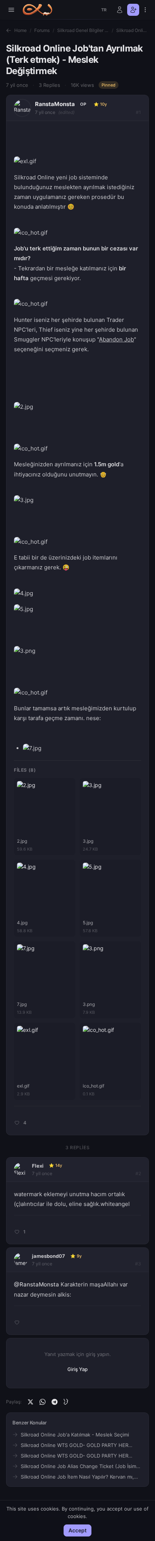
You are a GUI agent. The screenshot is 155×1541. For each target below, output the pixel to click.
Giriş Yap (77, 1369)
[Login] (120, 10)
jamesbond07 (48, 1256)
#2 (138, 1173)
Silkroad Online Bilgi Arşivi (132, 30)
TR (104, 9)
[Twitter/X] (30, 1401)
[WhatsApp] (42, 1401)
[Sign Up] (133, 10)
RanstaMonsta (55, 104)
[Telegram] (54, 1401)
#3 (138, 1263)
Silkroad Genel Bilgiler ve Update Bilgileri (83, 30)
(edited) (66, 112)
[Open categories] (11, 10)
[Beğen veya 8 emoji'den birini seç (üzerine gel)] (16, 1122)
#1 (138, 112)
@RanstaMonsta (36, 1284)
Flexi (38, 1166)
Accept (77, 1530)
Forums (42, 30)
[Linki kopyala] (66, 1401)
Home (20, 30)
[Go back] (8, 30)
